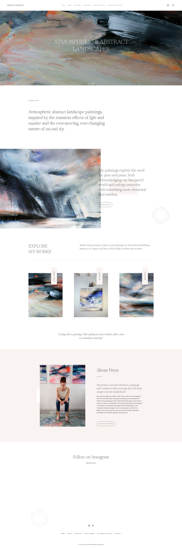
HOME (63, 533)
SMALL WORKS (90, 533)
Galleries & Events (99, 5)
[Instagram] (168, 5)
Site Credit (93, 544)
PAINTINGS (145, 276)
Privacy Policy (100, 544)
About (70, 5)
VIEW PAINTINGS (105, 204)
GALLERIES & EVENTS (104, 533)
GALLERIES (99, 276)
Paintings (77, 5)
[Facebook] (173, 5)
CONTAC (117, 533)
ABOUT (69, 533)
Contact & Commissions (115, 5)
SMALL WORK (54, 276)
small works (87, 5)
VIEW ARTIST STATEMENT (106, 423)
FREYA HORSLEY (15, 5)
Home (63, 5)
